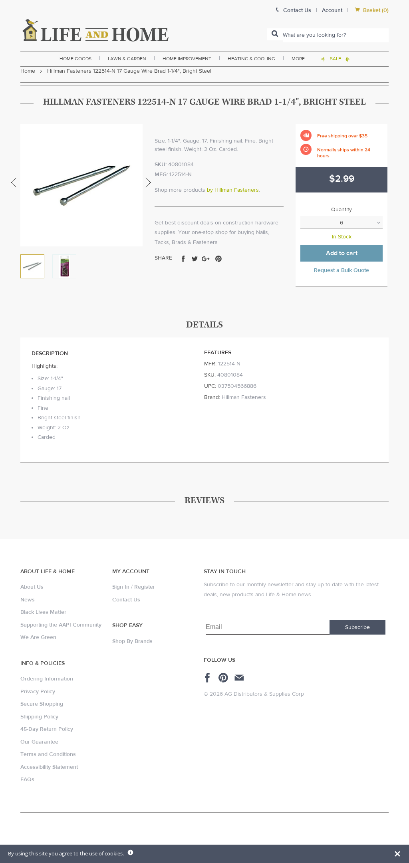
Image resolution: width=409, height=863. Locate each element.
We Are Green (38, 637)
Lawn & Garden (127, 59)
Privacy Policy (37, 691)
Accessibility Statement (49, 767)
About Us (32, 587)
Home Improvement (187, 59)
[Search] (275, 34)
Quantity (341, 209)
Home (27, 71)
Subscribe (357, 627)
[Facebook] (208, 677)
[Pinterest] (224, 677)
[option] (81, 185)
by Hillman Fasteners (233, 190)
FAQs (27, 779)
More (298, 59)
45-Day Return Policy (46, 729)
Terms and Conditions (48, 754)
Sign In (120, 587)
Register (144, 587)
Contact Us (126, 599)
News (27, 599)
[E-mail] (239, 677)
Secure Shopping (41, 704)
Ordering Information (46, 678)
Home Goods (75, 59)
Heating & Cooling (251, 59)
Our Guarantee (39, 742)
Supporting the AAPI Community (60, 625)
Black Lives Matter (43, 612)
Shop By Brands (132, 641)
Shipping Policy (39, 716)
